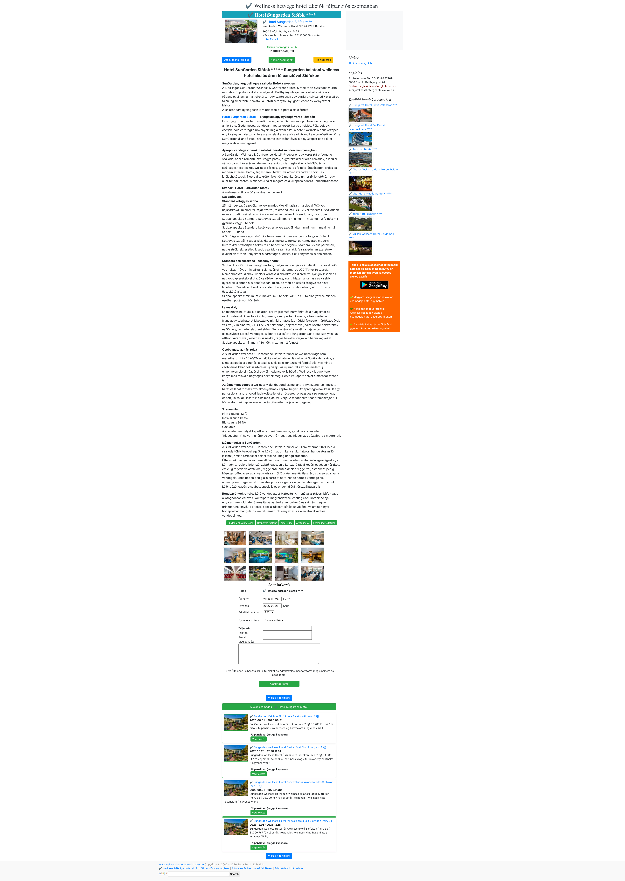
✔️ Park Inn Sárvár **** (362, 149)
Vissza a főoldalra (279, 697)
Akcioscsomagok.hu (360, 63)
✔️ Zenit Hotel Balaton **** (365, 213)
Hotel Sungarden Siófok (239, 116)
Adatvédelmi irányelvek (289, 868)
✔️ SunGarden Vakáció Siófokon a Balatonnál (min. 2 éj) (284, 716)
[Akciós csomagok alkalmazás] (374, 284)
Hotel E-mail (270, 39)
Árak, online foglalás (236, 59)
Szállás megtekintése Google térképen (372, 86)
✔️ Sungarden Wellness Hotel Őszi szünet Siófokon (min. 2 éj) (288, 747)
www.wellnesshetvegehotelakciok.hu (182, 864)
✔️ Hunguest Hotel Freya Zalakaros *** (372, 105)
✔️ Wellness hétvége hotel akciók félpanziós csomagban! (312, 5)
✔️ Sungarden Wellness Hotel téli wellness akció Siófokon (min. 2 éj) (292, 820)
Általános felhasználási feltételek (252, 868)
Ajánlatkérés (323, 59)
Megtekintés (258, 739)
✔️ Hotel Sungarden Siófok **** (287, 22)
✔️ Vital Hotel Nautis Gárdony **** (370, 193)
